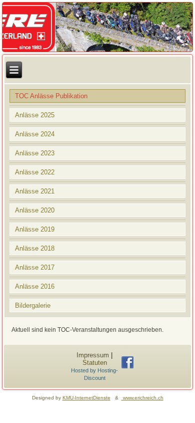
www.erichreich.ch (143, 397)
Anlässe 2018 (34, 248)
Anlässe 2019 (34, 229)
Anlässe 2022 (34, 172)
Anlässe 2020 (34, 210)
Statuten (94, 362)
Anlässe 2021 (34, 191)
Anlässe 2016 (34, 286)
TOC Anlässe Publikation (51, 96)
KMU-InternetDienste (86, 397)
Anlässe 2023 (34, 153)
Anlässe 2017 (34, 267)
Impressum (92, 355)
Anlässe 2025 (34, 115)
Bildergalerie (32, 305)
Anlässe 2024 (34, 134)
